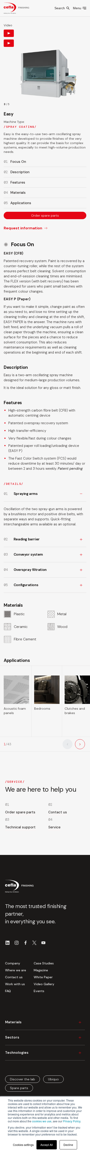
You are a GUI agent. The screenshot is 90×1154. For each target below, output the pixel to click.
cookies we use (41, 1121)
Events (39, 991)
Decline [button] (68, 1145)
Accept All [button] (46, 1145)
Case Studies (44, 963)
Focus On (18, 161)
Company (12, 963)
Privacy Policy (71, 1121)
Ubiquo (53, 1079)
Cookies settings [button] (23, 1145)
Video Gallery (44, 984)
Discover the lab (22, 1079)
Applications (20, 203)
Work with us (15, 984)
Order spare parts (45, 215)
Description (20, 172)
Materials (18, 192)
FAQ (8, 991)
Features (17, 182)
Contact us (14, 977)
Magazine (41, 970)
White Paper (43, 977)
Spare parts (19, 1088)
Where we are (15, 970)
